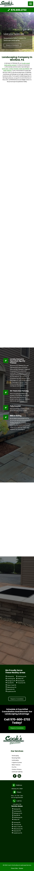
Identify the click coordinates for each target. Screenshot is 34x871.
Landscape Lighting (17, 771)
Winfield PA (10, 676)
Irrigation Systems (17, 762)
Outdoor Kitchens (17, 769)
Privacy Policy (14, 868)
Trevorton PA (21, 682)
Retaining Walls (16, 758)
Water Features (16, 764)
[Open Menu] (30, 3)
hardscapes (5, 68)
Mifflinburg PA (22, 676)
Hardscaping (15, 755)
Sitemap (21, 868)
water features (7, 70)
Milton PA (20, 678)
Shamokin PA (11, 689)
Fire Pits (14, 767)
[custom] (19, 776)
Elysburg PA (21, 680)
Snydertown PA (11, 691)
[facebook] (15, 776)
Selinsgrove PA (11, 680)
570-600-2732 (17, 804)
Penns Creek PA (11, 685)
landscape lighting (24, 68)
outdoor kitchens (14, 68)
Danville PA (10, 682)
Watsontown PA (11, 687)
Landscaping (15, 760)
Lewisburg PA (11, 678)
